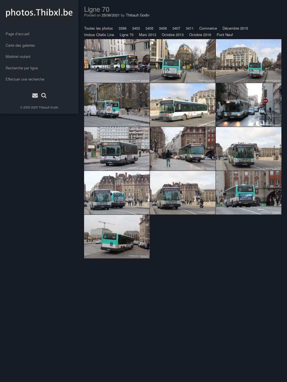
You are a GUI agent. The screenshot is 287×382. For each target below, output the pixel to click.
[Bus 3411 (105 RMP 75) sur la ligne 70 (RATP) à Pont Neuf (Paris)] (117, 105)
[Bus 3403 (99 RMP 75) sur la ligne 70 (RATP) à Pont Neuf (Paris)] (183, 61)
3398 (122, 28)
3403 (136, 28)
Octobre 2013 (173, 34)
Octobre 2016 (200, 34)
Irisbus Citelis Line (99, 34)
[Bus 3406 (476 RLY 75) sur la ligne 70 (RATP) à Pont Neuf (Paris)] (183, 105)
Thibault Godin (48, 107)
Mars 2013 (147, 34)
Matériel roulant (18, 56)
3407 (176, 28)
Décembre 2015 (235, 28)
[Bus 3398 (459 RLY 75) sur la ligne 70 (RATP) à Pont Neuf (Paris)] (183, 149)
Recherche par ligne (22, 67)
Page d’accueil (17, 33)
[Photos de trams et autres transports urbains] (39, 13)
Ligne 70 (126, 34)
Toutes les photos (98, 28)
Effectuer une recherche (25, 79)
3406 (163, 28)
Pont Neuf (225, 34)
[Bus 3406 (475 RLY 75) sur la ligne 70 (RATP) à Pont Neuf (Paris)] (117, 61)
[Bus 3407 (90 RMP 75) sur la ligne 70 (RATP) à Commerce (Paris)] (248, 105)
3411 (190, 28)
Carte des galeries (20, 45)
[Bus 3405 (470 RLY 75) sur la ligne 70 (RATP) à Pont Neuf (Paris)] (117, 149)
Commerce (208, 28)
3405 (149, 28)
